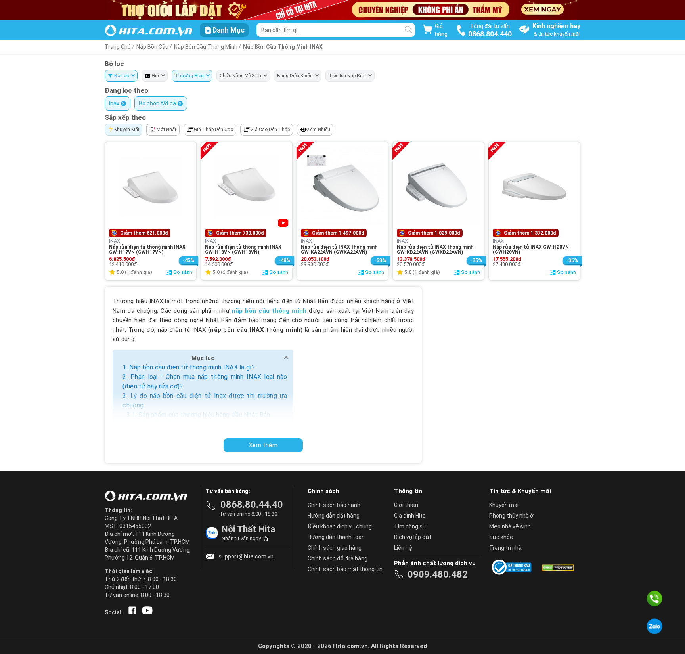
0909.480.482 (438, 574)
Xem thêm (263, 445)
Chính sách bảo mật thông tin (345, 569)
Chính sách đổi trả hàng (337, 558)
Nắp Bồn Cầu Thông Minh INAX (283, 47)
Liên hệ (403, 548)
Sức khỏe (501, 537)
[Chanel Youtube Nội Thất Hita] (145, 612)
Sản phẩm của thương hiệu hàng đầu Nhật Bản (204, 415)
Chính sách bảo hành (334, 505)
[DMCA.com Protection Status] (557, 567)
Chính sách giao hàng (335, 548)
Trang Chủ (118, 47)
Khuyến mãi (504, 505)
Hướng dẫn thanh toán (336, 537)
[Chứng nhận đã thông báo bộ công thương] (513, 567)
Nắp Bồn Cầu (152, 47)
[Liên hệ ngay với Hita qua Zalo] (654, 626)
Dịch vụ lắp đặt (412, 537)
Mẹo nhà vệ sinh (510, 526)
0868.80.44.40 (251, 504)
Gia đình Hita (410, 515)
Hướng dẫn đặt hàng (334, 515)
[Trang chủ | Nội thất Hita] (148, 31)
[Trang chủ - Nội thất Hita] (148, 496)
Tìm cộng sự (410, 526)
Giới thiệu (406, 505)
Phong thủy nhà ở (511, 515)
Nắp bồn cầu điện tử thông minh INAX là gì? (192, 367)
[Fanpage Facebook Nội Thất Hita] (130, 612)
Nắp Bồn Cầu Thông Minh (206, 47)
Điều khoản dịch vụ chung (340, 526)
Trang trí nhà (505, 548)
